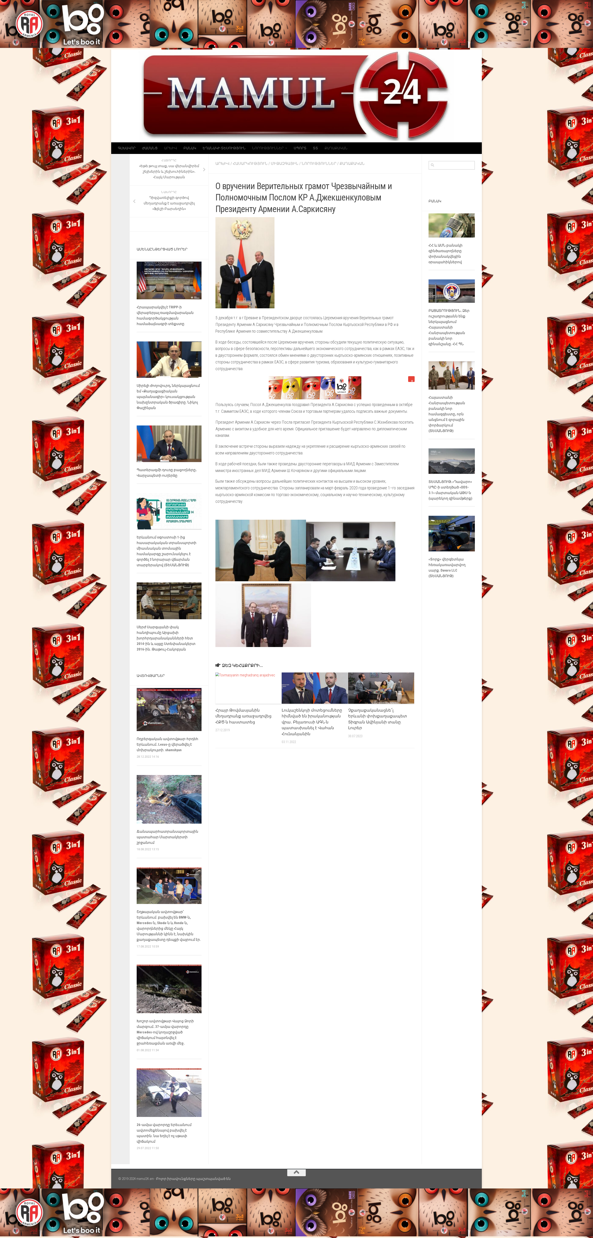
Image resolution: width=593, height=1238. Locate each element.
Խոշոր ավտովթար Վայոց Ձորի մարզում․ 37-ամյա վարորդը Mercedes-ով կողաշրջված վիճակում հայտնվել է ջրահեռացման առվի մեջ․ (165, 1032)
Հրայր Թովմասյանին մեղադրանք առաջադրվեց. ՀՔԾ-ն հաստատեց (243, 716)
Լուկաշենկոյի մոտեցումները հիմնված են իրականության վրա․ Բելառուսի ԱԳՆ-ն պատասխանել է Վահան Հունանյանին (312, 722)
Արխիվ (170, 148)
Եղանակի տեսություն (224, 148)
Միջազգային (284, 163)
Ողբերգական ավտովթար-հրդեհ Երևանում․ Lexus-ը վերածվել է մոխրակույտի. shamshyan (167, 744)
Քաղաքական (336, 148)
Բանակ (189, 148)
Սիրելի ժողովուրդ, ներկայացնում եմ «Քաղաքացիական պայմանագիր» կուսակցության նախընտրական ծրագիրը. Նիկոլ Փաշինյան (168, 397)
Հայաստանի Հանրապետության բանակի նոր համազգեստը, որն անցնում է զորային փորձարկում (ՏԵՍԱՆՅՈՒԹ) (447, 414)
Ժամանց (150, 148)
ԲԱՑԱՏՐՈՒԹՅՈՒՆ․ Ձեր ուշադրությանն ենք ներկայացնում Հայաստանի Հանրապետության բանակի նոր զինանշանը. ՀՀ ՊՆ (449, 327)
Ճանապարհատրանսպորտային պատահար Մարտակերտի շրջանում (167, 837)
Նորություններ (268, 148)
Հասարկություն (250, 163)
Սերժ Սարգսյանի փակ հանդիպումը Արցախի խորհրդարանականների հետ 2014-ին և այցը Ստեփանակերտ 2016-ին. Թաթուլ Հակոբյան (166, 638)
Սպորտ (300, 148)
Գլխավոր (127, 148)
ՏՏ (315, 148)
